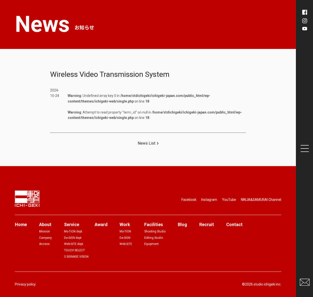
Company (45, 238)
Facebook (188, 200)
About (45, 224)
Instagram (209, 200)
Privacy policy (25, 284)
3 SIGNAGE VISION (76, 256)
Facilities (153, 224)
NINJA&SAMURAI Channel (261, 200)
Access (44, 244)
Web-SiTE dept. (74, 244)
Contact (234, 224)
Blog (182, 224)
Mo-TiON (125, 231)
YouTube (229, 200)
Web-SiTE (126, 244)
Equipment (151, 244)
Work (125, 224)
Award (101, 224)
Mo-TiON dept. (73, 231)
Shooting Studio (155, 231)
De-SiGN (125, 238)
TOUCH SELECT (74, 250)
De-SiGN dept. (73, 238)
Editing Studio (153, 238)
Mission (44, 231)
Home (21, 224)
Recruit (206, 224)
